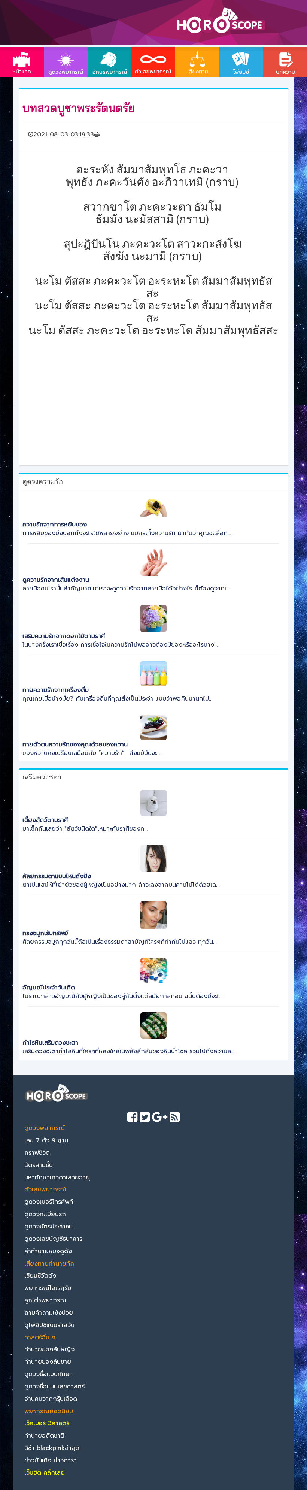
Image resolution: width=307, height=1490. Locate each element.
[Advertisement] (153, 387)
